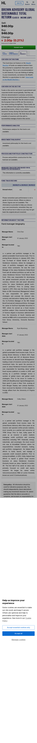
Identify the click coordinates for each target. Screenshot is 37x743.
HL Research (23, 53)
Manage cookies (18, 640)
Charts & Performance (13, 53)
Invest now (18, 47)
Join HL (19, 3)
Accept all (18, 633)
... (28, 53)
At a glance (5, 53)
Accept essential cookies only (18, 627)
